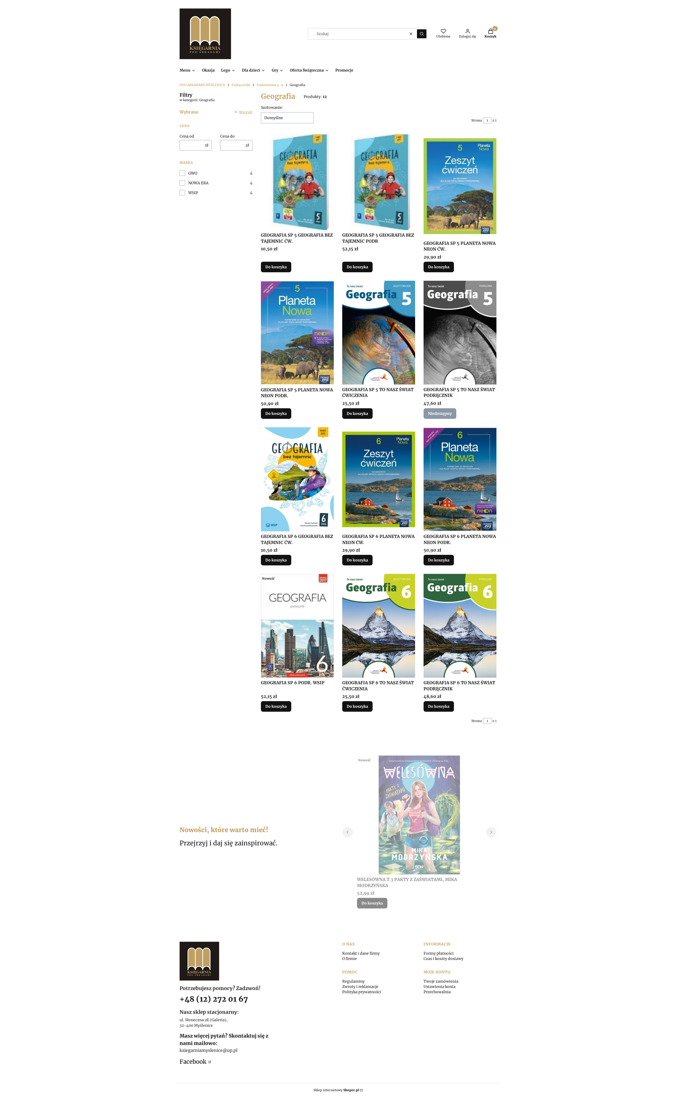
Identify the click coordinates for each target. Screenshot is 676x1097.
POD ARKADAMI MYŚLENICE (202, 85)
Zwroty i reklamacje (360, 986)
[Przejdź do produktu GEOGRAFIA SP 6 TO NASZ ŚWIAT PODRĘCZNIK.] (460, 626)
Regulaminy (353, 981)
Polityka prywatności (361, 992)
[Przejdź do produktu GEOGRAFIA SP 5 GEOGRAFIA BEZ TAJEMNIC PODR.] (378, 182)
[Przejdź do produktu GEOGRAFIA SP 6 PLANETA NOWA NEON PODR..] (460, 479)
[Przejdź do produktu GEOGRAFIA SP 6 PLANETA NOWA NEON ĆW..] (378, 479)
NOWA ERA (198, 183)
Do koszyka (276, 267)
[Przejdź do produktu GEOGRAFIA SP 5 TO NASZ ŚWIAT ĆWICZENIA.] (378, 333)
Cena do (227, 136)
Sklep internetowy (336, 1090)
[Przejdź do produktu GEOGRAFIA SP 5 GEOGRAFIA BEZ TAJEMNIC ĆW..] (297, 182)
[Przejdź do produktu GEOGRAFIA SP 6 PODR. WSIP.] (297, 626)
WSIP (193, 192)
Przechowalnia (437, 992)
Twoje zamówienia (441, 981)
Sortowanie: (272, 107)
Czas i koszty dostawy (443, 958)
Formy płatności (439, 953)
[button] (421, 33)
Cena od (187, 136)
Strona (476, 120)
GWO (192, 173)
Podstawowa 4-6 (270, 85)
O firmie (349, 958)
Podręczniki (241, 85)
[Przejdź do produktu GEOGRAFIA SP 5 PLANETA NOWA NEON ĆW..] (460, 186)
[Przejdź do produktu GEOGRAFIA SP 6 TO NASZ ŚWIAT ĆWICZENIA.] (378, 626)
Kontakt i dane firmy (361, 953)
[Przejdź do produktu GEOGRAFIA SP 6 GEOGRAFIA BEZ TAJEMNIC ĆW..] (297, 479)
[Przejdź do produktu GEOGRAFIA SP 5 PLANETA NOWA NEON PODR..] (297, 333)
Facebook (194, 1061)
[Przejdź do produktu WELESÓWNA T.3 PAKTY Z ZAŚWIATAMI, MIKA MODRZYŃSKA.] (419, 815)
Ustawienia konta (440, 986)
